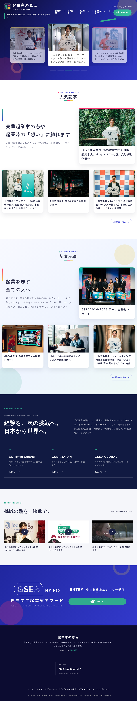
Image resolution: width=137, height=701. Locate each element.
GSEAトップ (85, 11)
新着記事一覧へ (119, 377)
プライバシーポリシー (98, 689)
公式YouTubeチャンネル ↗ (122, 511)
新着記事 (58, 11)
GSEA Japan (51, 689)
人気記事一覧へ (119, 222)
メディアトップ (35, 689)
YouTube (81, 689)
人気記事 (70, 11)
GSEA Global (67, 689)
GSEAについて (100, 11)
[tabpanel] (27, 45)
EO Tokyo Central (70, 669)
